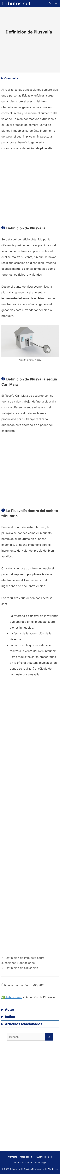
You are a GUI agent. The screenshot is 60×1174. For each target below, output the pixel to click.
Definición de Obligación (22, 968)
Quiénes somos (44, 1156)
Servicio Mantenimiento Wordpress (41, 1169)
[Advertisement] (30, 187)
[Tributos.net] (16, 3)
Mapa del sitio (27, 1156)
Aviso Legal (40, 1162)
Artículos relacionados (23, 1024)
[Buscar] (49, 1037)
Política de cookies (23, 1162)
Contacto (12, 1156)
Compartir (11, 78)
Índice (10, 1017)
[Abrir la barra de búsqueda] (50, 3)
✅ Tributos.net (11, 997)
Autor (9, 1010)
